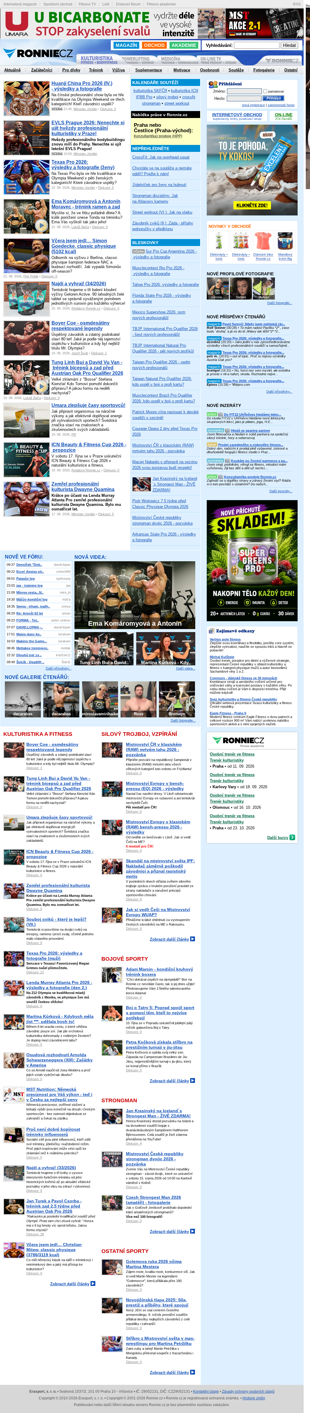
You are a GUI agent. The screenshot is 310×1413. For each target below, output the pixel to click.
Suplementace (148, 70)
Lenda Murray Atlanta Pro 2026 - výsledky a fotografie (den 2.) (59, 985)
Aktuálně (12, 70)
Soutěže (236, 70)
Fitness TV (87, 4)
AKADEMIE (184, 45)
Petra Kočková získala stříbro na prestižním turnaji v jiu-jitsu (159, 1045)
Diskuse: (34, 768)
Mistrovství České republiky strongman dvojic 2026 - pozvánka (154, 1158)
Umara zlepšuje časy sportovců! (88, 405)
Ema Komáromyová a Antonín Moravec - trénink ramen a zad (85, 204)
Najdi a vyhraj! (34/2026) (78, 283)
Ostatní (291, 70)
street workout (176, 103)
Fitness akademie (161, 4)
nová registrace (253, 105)
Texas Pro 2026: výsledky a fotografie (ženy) (82, 164)
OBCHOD (154, 45)
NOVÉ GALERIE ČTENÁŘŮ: (37, 677)
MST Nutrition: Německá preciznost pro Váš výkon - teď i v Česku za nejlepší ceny (59, 1094)
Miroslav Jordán (85, 109)
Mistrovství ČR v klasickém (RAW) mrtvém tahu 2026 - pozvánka (154, 749)
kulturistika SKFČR (150, 90)
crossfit (188, 97)
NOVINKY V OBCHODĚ (230, 226)
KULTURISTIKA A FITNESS (37, 734)
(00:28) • (248, 327)
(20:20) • (248, 341)
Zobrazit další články (69, 1284)
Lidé (106, 4)
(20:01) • (246, 356)
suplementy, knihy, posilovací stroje (237, 116)
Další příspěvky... (58, 668)
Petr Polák (30, 276)
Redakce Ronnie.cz (86, 308)
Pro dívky (71, 70)
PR (73, 434)
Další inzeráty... (280, 491)
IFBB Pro (144, 97)
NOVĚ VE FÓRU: (24, 556)
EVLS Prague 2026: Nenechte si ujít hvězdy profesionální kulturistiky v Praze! (87, 128)
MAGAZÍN (126, 45)
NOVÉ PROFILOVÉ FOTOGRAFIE (240, 273)
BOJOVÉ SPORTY (124, 959)
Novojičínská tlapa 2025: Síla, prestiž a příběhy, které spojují (157, 1302)
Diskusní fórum (128, 4)
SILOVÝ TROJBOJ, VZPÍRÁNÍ (139, 734)
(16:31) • (248, 370)
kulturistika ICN (184, 90)
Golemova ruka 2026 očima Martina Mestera (154, 1264)
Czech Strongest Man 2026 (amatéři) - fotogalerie (153, 1200)
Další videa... (185, 668)
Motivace (181, 70)
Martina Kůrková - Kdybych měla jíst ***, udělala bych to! (60, 1019)
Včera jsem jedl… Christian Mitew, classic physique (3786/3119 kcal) (54, 1249)
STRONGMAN (119, 1100)
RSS (297, 4)
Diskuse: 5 (106, 187)
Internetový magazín (20, 4)
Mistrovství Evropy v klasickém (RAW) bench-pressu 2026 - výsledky (158, 826)
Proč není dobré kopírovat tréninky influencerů (53, 1132)
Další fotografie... (183, 720)
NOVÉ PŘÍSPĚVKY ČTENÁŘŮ (236, 316)
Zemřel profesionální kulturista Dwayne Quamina (82, 486)
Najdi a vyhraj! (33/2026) (51, 1167)
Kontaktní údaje (206, 1391)
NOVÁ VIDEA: (90, 557)
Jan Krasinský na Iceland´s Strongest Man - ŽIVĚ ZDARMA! (158, 1113)
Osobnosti (209, 70)
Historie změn (253, 1398)
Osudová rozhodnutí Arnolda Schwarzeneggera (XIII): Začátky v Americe (59, 1059)
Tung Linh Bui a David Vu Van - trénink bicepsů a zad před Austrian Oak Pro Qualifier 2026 (87, 368)
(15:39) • (245, 382)
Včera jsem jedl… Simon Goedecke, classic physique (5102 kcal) (83, 246)
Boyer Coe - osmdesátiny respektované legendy (80, 325)
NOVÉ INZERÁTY (224, 405)
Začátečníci (41, 70)
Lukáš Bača (80, 227)
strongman (151, 103)
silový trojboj (167, 97)
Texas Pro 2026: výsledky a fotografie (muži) (54, 956)
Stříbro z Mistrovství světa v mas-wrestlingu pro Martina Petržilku (160, 1341)
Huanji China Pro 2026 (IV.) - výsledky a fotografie (81, 86)
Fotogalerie (264, 70)
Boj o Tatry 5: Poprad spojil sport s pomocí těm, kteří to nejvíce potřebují (160, 1012)
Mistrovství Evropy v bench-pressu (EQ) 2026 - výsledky (155, 786)
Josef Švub (79, 353)
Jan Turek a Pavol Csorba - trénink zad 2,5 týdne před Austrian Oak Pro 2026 (54, 1206)
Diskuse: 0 (108, 109)
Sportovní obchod (57, 4)
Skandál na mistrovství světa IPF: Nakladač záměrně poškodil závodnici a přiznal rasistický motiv (160, 868)
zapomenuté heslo (281, 105)
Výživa (118, 70)
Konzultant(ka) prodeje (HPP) (158, 136)
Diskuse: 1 (99, 353)
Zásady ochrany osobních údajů (248, 1391)
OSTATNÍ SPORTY (125, 1251)
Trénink (96, 70)
